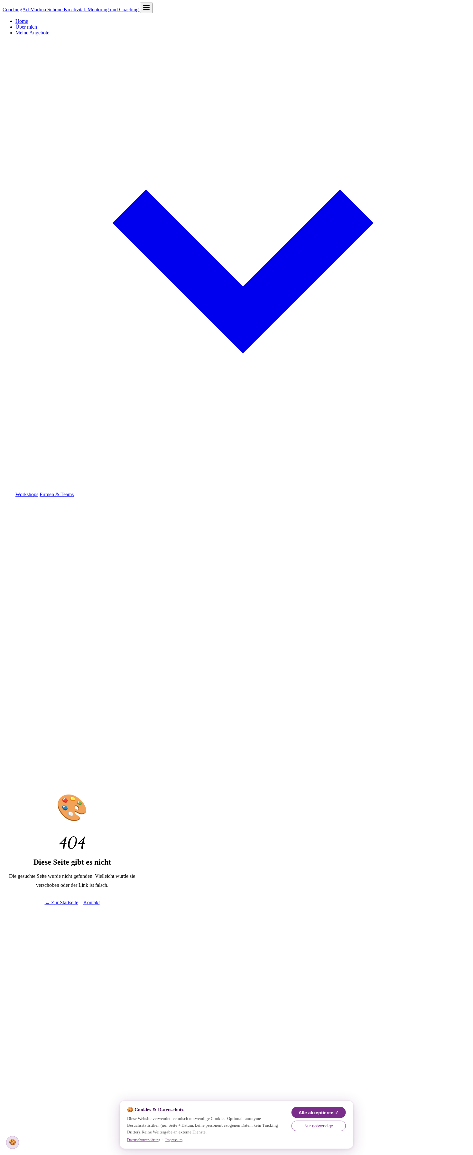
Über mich (26, 27)
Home (21, 21)
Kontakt (91, 902)
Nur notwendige (318, 1125)
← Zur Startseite (61, 902)
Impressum (173, 1140)
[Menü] (146, 8)
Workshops (26, 494)
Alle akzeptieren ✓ (319, 1112)
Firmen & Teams (57, 494)
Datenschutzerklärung (143, 1140)
